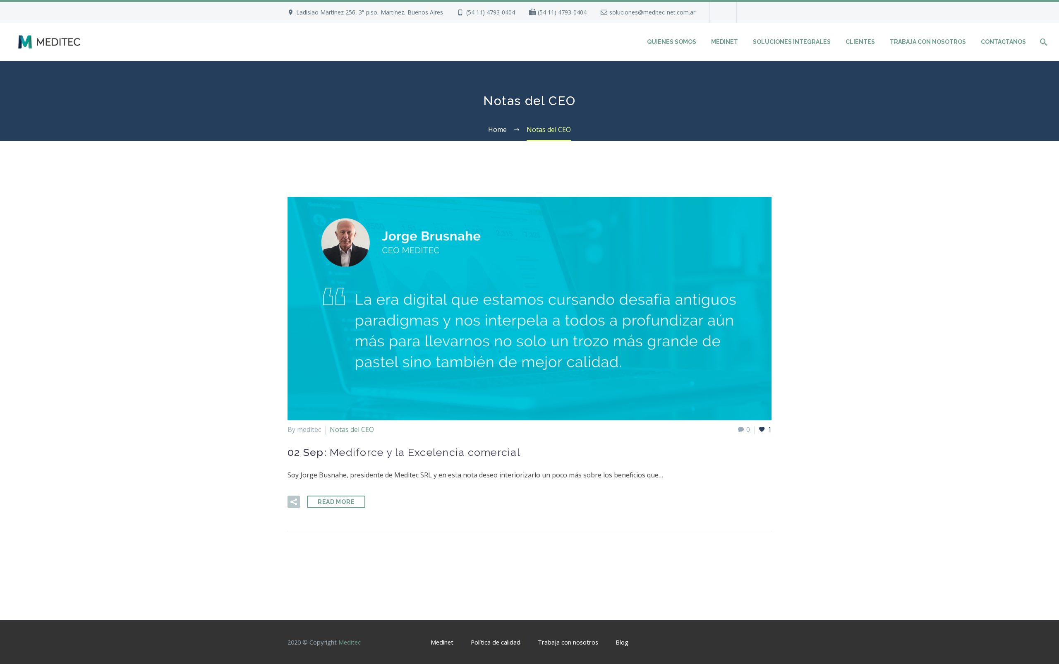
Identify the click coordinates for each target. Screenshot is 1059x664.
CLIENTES (860, 41)
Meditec (349, 642)
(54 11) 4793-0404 (490, 12)
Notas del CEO (352, 429)
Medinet (442, 642)
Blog (622, 642)
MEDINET (724, 41)
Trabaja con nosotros (568, 642)
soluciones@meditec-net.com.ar (652, 12)
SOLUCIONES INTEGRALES (792, 41)
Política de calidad (495, 642)
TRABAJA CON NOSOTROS (928, 41)
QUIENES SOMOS (671, 41)
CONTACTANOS (1003, 41)
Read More (336, 502)
